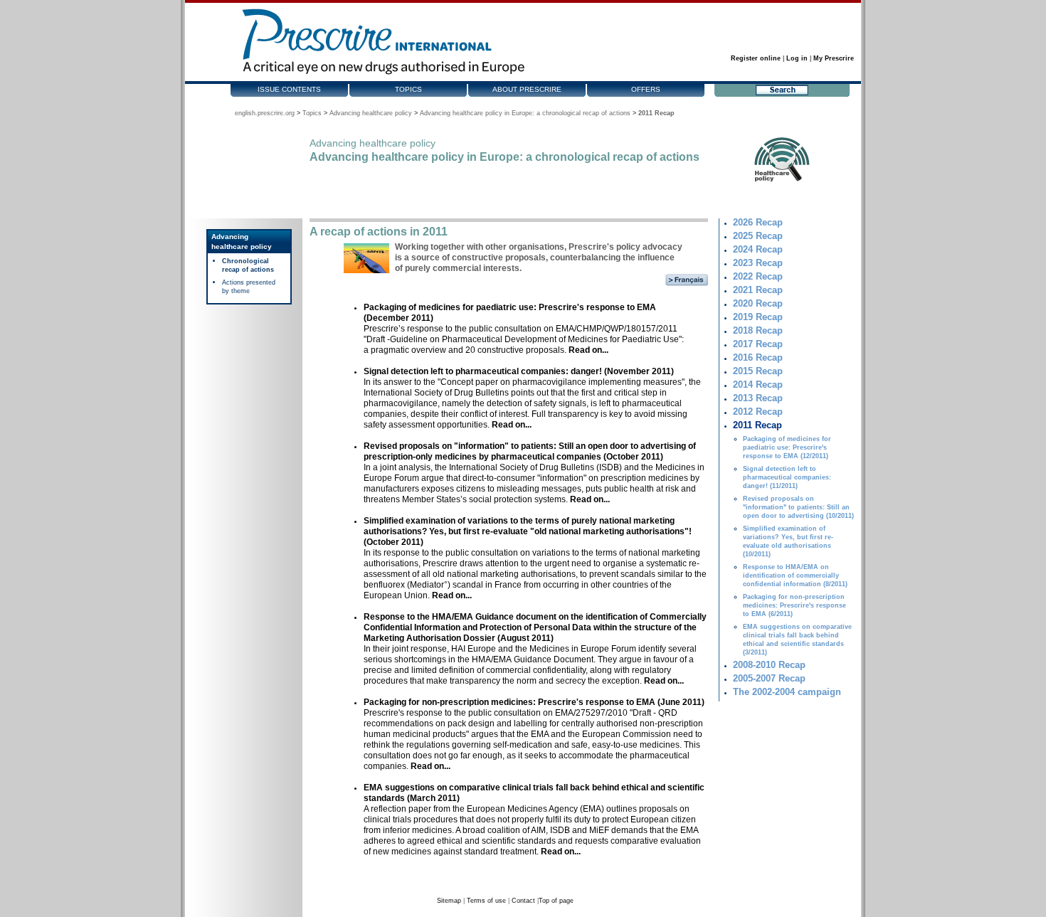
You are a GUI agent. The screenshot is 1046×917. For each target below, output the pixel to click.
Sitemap (449, 900)
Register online (756, 58)
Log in (797, 58)
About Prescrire (526, 89)
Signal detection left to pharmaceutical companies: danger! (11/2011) (787, 477)
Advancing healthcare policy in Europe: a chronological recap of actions (525, 113)
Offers (645, 89)
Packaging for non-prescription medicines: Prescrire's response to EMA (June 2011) (534, 702)
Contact (523, 900)
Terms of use (486, 900)
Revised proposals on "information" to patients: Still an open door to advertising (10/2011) (798, 507)
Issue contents (289, 89)
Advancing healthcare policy (370, 113)
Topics (408, 89)
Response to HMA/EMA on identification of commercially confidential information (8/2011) (795, 575)
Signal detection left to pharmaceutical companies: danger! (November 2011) (519, 371)
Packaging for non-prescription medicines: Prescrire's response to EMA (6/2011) (794, 605)
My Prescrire (833, 58)
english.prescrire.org (265, 113)
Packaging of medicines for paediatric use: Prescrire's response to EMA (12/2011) (787, 447)
